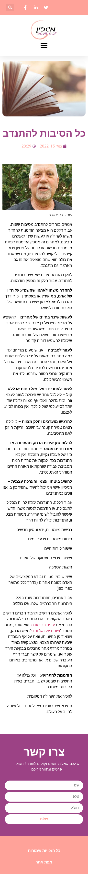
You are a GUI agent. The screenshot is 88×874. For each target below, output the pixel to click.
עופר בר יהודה (43, 625)
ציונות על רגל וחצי (45, 630)
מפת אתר (44, 862)
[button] (10, 7)
